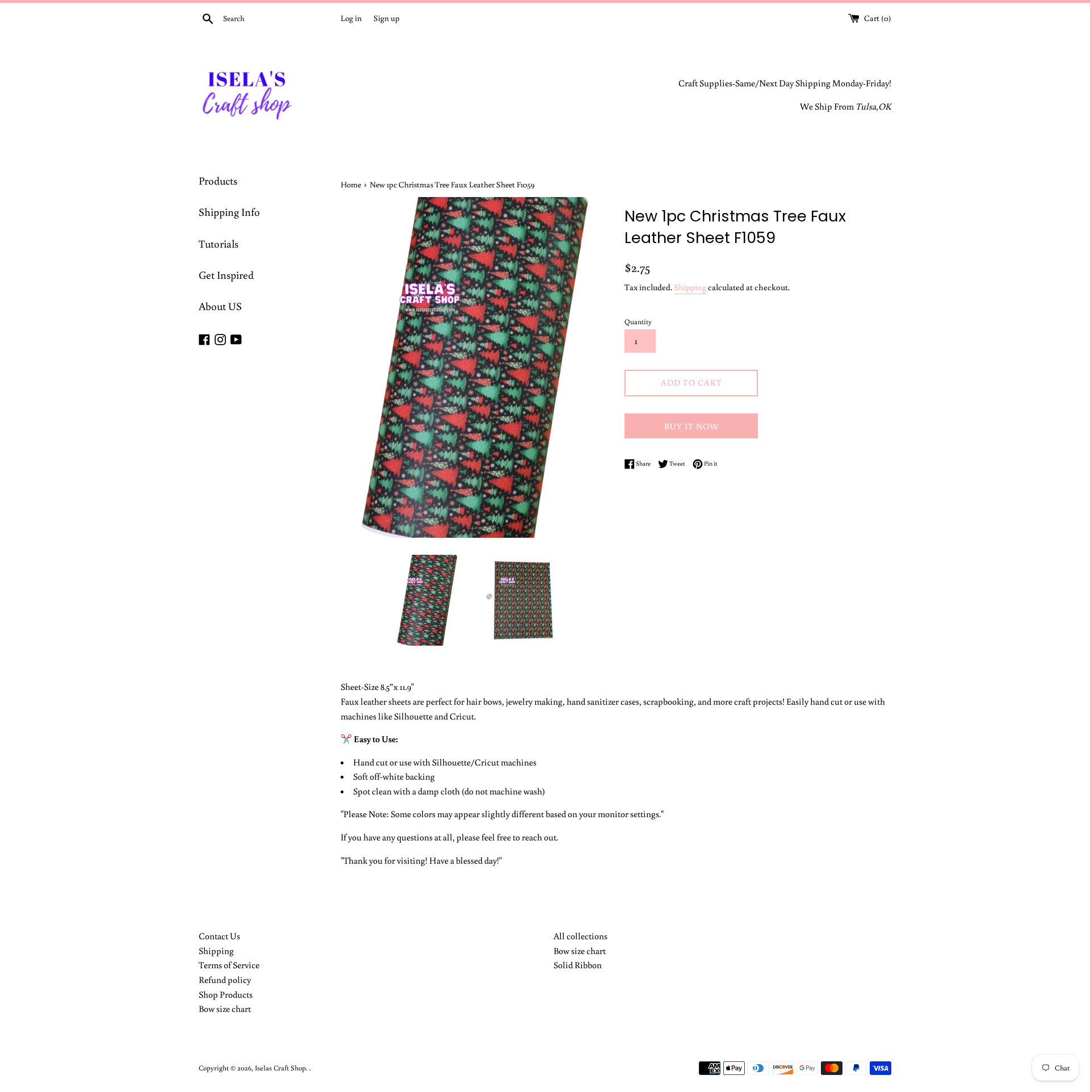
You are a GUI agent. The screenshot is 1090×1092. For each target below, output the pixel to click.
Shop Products (226, 994)
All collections (580, 936)
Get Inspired (226, 274)
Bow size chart (225, 1008)
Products (218, 180)
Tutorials (218, 243)
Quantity (638, 321)
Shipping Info (229, 211)
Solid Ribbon (578, 964)
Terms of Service (229, 964)
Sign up (387, 17)
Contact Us (219, 936)
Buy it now (691, 426)
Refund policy (225, 979)
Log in (351, 17)
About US (220, 306)
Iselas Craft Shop (280, 1067)
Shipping (690, 287)
